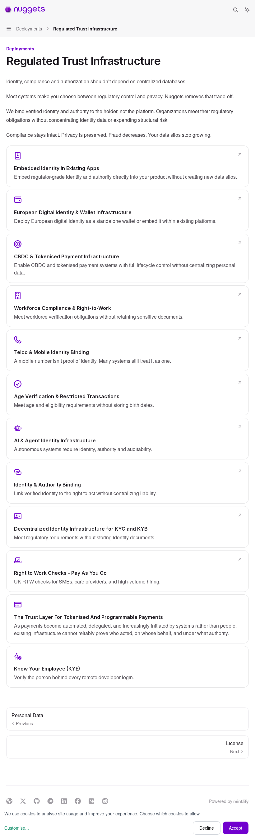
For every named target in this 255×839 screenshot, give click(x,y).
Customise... (16, 828)
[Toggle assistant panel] (247, 10)
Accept (235, 828)
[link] (127, 166)
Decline (206, 828)
